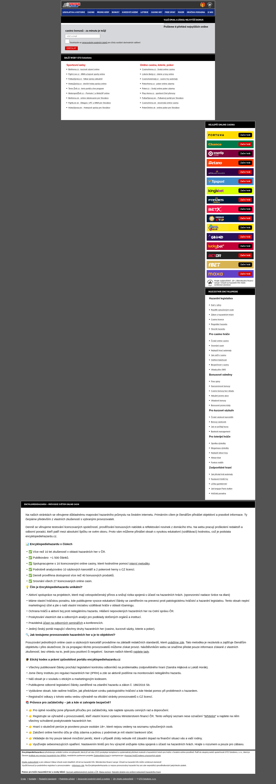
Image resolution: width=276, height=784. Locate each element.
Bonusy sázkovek (218, 422)
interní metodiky (139, 563)
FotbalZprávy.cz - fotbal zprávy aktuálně (85, 79)
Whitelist (209, 716)
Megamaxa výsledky (220, 448)
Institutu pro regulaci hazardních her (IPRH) (47, 755)
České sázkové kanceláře (222, 417)
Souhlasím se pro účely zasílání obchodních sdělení (105, 42)
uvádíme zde (176, 642)
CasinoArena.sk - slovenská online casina (160, 103)
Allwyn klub (216, 458)
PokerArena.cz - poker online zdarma (158, 84)
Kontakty (32, 779)
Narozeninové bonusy (220, 386)
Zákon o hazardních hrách (222, 315)
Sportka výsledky (218, 443)
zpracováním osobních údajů (94, 42)
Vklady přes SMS (218, 370)
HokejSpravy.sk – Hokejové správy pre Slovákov (89, 108)
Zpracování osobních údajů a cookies (94, 779)
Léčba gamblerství (219, 484)
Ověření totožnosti (219, 360)
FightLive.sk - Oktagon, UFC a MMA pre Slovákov (89, 103)
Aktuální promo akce (220, 396)
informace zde (78, 765)
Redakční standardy (48, 779)
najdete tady (141, 651)
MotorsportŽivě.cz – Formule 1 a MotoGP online (89, 93)
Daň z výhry (216, 305)
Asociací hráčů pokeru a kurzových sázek (143, 755)
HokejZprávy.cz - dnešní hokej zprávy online (87, 84)
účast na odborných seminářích (63, 623)
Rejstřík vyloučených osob (222, 310)
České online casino (220, 341)
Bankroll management (220, 431)
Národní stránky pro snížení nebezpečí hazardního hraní (136, 772)
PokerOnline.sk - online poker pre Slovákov (161, 108)
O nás (23, 779)
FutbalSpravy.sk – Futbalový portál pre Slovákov (163, 98)
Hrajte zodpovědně (30, 762)
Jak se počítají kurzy (219, 427)
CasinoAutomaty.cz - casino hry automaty (160, 79)
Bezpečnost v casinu (220, 365)
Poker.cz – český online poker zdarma (158, 88)
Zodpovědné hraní (102, 755)
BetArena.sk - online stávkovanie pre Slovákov (88, 98)
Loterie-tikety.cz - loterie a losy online (158, 74)
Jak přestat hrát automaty (222, 474)
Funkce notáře (217, 462)
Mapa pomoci (105, 772)
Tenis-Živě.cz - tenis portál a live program (86, 88)
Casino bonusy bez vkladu (222, 391)
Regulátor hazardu (219, 324)
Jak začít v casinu (218, 355)
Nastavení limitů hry (219, 479)
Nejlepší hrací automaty (221, 350)
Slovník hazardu (218, 329)
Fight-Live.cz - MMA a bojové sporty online (86, 74)
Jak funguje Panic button (221, 489)
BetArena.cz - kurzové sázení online (84, 69)
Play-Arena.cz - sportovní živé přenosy (158, 93)
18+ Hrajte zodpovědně (123, 779)
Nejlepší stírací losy (219, 453)
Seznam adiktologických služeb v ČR (82, 772)
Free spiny (215, 381)
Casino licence (217, 319)
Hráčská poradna (218, 493)
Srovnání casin (217, 346)
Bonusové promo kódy (220, 405)
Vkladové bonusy (218, 401)
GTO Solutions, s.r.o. (147, 779)
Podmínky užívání (67, 779)
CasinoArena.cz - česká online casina (158, 69)
